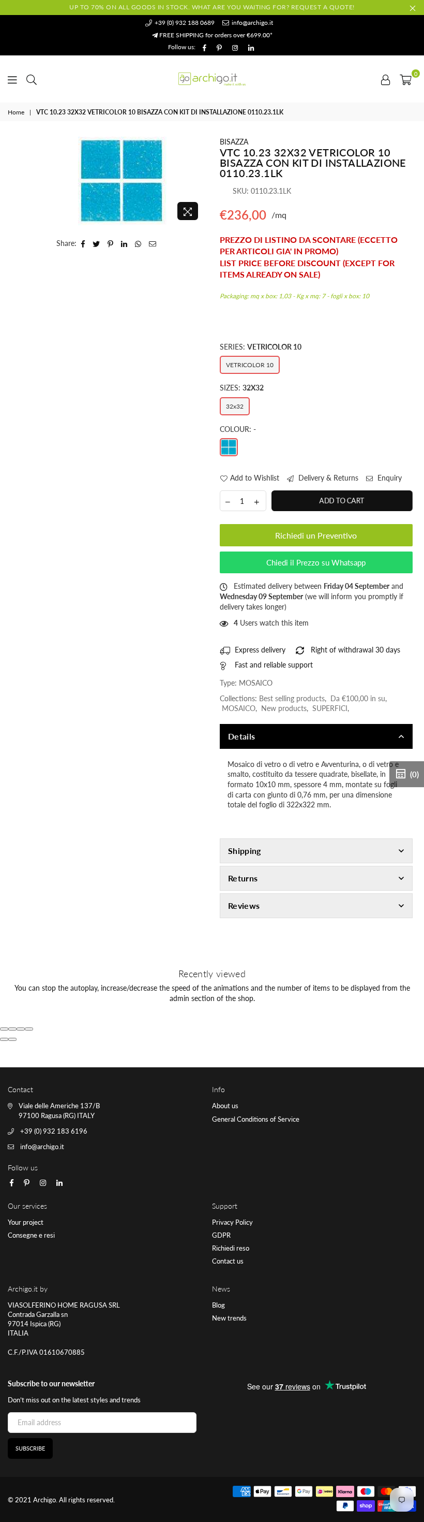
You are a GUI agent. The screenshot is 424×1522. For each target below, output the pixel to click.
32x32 (235, 406)
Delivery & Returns (327, 477)
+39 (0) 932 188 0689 (184, 22)
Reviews (244, 905)
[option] (122, 181)
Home (16, 112)
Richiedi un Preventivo (316, 535)
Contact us (228, 1261)
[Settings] (385, 78)
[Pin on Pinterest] (111, 243)
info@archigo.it (251, 22)
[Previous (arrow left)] (4, 1039)
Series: (260, 346)
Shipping (244, 851)
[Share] (12, 1029)
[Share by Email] (153, 243)
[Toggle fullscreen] (21, 1029)
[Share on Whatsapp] (138, 243)
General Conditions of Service (255, 1119)
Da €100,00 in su (357, 698)
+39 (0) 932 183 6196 (53, 1131)
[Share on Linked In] (124, 243)
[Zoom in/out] (29, 1029)
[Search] (31, 78)
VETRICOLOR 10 (250, 365)
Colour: (238, 429)
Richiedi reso (230, 1248)
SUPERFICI (329, 708)
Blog (218, 1305)
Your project (25, 1222)
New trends (229, 1318)
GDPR (221, 1235)
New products (284, 708)
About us (225, 1105)
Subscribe (30, 1448)
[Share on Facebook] (83, 243)
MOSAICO (238, 708)
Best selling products (292, 698)
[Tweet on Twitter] (96, 243)
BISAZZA (234, 141)
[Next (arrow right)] (12, 1039)
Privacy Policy (232, 1222)
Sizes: (242, 387)
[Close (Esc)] (4, 1029)
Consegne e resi (31, 1235)
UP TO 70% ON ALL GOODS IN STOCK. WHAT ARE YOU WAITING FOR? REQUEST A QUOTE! (212, 7)
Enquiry (388, 477)
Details (241, 736)
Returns (243, 878)
